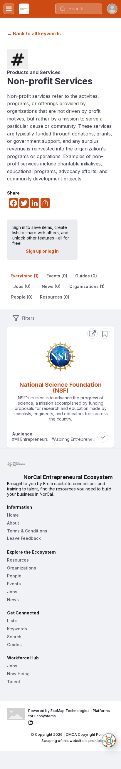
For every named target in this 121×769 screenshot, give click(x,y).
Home (13, 514)
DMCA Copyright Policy (86, 734)
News (13, 599)
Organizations (21, 567)
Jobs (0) (22, 286)
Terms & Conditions (27, 530)
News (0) (51, 286)
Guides (14, 644)
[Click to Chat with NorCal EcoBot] (109, 740)
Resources (18, 559)
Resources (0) (54, 296)
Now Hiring (18, 673)
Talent (13, 681)
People (14, 575)
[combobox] (78, 9)
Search (14, 636)
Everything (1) (24, 275)
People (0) (22, 296)
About (13, 522)
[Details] (92, 333)
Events (14, 583)
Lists (12, 620)
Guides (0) (86, 275)
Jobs (12, 591)
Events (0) (56, 275)
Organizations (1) (87, 286)
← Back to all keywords (34, 33)
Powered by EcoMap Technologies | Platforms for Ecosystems (69, 713)
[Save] (105, 333)
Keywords (17, 628)
